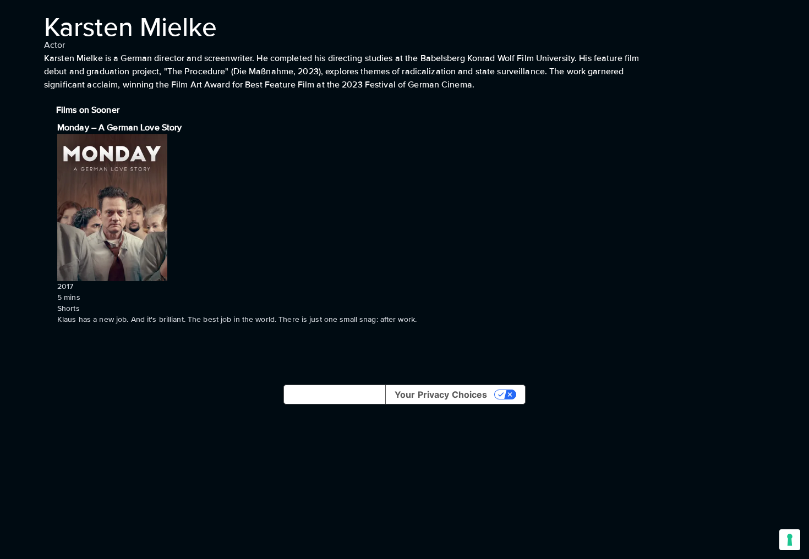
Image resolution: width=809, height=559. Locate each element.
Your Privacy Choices (441, 394)
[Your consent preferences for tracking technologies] (789, 539)
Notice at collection (334, 394)
